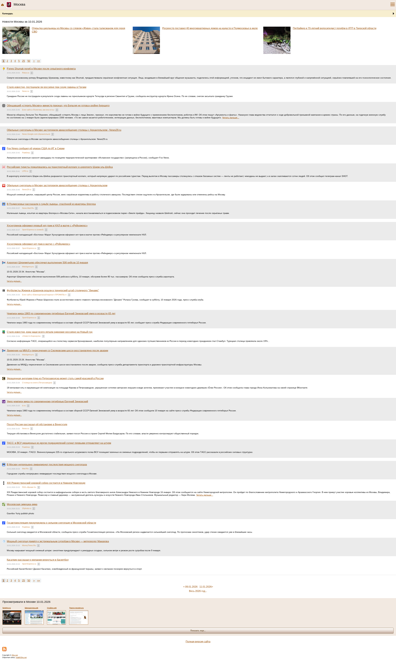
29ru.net (15, 655)
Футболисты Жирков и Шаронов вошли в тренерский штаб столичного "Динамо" (53, 290)
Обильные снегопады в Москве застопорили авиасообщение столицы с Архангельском (57, 185)
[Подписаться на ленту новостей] (4, 649)
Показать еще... (198, 630)
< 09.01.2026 (190, 586)
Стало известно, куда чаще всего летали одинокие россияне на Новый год (49, 332)
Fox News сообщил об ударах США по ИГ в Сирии (36, 148)
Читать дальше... (230, 117)
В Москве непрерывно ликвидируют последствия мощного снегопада (47, 464)
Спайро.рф (52, 608)
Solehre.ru (6, 608)
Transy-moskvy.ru (76, 608)
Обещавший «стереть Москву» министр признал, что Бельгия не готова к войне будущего (58, 105)
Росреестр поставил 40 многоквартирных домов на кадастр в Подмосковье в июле (210, 28)
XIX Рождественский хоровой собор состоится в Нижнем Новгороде (46, 483)
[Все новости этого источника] (31, 73)
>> (38, 61)
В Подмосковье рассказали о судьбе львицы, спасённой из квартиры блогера (51, 204)
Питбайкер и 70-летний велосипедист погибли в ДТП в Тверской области (334, 28)
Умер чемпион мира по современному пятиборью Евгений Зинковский (47, 401)
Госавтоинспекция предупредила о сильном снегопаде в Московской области (51, 522)
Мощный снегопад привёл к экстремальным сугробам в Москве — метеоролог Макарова (58, 541)
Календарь (7, 13)
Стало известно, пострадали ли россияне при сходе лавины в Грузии (46, 87)
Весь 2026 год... (198, 591)
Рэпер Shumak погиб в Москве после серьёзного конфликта (41, 68)
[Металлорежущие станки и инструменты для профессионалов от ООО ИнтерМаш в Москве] (56, 617)
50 (28, 61)
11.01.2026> (206, 586)
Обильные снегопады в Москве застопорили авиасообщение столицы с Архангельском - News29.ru (64, 130)
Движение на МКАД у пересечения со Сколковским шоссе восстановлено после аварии (57, 350)
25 (23, 61)
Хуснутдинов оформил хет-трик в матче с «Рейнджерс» (38, 244)
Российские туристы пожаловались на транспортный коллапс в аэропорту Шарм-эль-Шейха (60, 167)
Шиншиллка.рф (31, 608)
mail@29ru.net (21, 657)
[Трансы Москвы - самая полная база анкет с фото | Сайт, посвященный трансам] (78, 617)
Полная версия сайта (198, 641)
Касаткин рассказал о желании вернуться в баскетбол (38, 559)
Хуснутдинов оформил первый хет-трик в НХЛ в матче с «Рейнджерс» (47, 225)
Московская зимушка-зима (22, 504)
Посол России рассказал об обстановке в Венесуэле (37, 424)
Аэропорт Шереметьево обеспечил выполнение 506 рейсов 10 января (47, 262)
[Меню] (392, 4)
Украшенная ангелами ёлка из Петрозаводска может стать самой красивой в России (55, 378)
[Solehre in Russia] (11, 617)
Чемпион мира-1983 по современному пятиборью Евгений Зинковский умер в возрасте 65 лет (61, 313)
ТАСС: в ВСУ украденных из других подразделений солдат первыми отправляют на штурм (59, 443)
